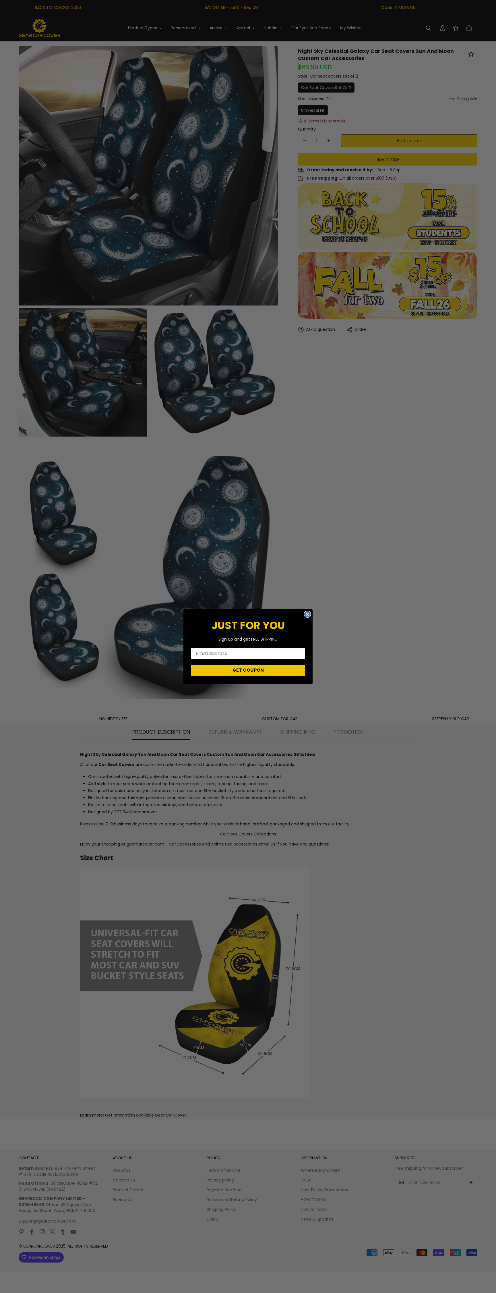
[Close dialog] (307, 614)
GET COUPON (248, 670)
